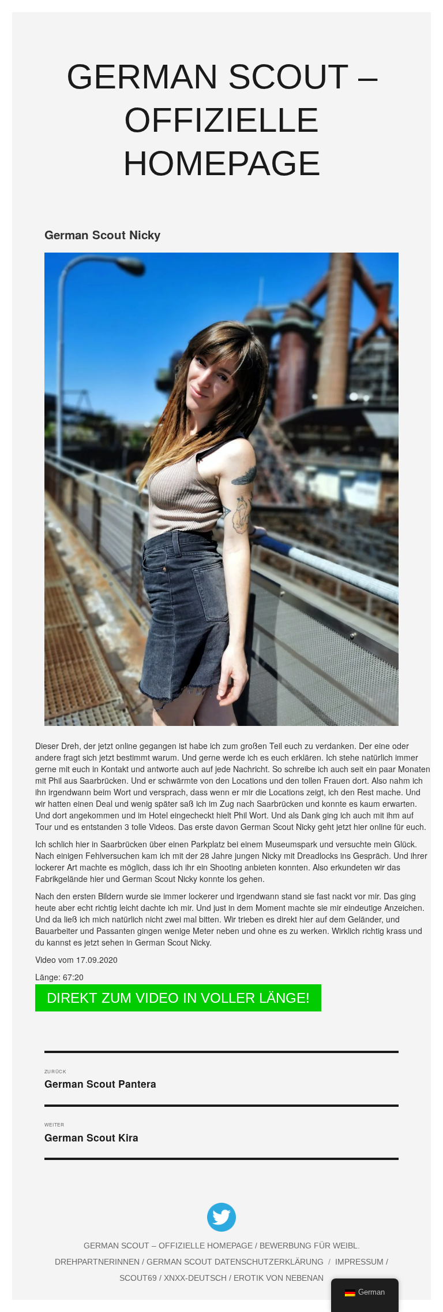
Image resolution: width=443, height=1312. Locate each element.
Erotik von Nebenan (277, 1278)
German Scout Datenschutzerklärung (235, 1261)
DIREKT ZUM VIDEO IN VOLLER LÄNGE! (178, 998)
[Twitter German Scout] (221, 1219)
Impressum (360, 1261)
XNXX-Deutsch (196, 1278)
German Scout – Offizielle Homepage (221, 120)
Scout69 (139, 1278)
